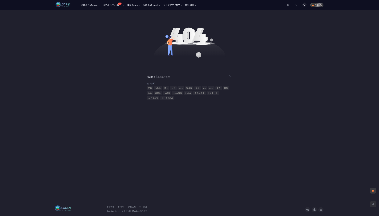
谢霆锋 (189, 88)
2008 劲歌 (178, 93)
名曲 (197, 88)
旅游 (150, 93)
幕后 (218, 88)
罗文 (166, 88)
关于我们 (143, 206)
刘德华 (158, 88)
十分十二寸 (212, 93)
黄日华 (158, 93)
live (204, 88)
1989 (181, 88)
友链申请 (110, 206)
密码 (150, 88)
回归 (226, 88)
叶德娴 (188, 93)
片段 (173, 88)
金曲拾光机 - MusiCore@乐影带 (134, 211)
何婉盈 (167, 93)
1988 (211, 88)
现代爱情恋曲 (167, 98)
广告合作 (132, 206)
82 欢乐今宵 (153, 98)
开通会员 (318, 5)
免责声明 (121, 206)
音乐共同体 (199, 93)
